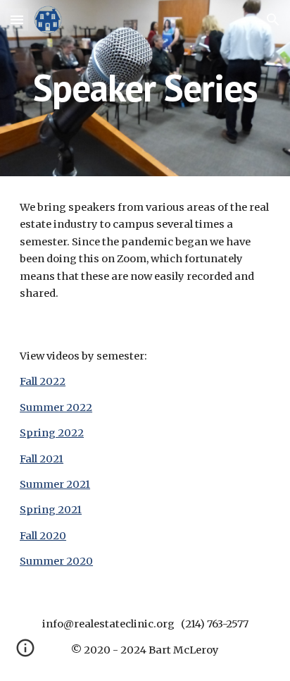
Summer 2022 (56, 407)
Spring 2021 (51, 509)
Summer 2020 (56, 561)
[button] (17, 19)
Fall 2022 (42, 381)
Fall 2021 (41, 459)
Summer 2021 (55, 484)
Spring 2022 (52, 433)
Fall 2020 (43, 535)
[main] (145, 87)
